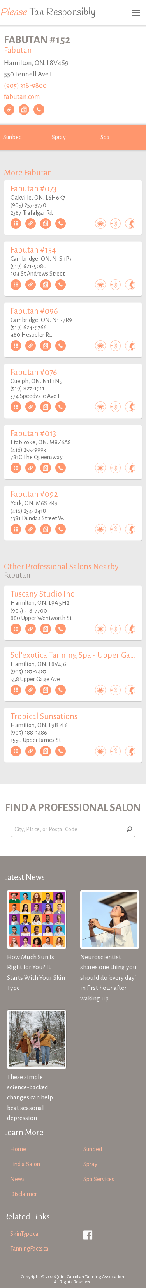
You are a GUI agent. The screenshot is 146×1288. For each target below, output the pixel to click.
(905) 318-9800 (25, 85)
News (17, 1179)
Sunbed (12, 137)
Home (18, 1149)
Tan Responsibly (47, 12)
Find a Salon (25, 1164)
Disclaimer (23, 1194)
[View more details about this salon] (16, 223)
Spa (105, 137)
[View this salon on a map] (24, 109)
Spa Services (98, 1179)
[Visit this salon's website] (9, 109)
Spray (59, 137)
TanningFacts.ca (29, 1249)
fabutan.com (22, 96)
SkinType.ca (24, 1234)
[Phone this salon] (38, 109)
